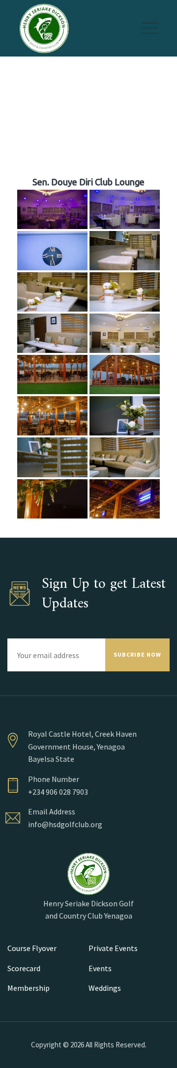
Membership (28, 988)
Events (100, 968)
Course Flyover (32, 948)
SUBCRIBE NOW (137, 654)
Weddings (104, 988)
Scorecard (23, 968)
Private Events (113, 948)
